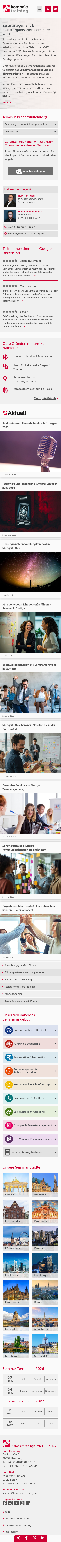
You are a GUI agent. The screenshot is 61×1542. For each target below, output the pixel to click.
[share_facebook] (26, 1538)
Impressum (11, 1531)
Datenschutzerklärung (17, 1525)
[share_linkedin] (43, 1538)
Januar (22, 1411)
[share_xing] (18, 1538)
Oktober (23, 1391)
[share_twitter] (35, 1538)
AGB (7, 1512)
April (23, 1423)
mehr (6, 102)
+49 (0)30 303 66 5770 (21, 1483)
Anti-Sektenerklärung (17, 1518)
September (50, 1379)
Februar (37, 1411)
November (36, 1391)
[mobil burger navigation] (39, 9)
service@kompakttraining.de (20, 1493)
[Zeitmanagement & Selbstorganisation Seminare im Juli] (48, 9)
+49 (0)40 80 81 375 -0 (21, 1462)
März (50, 1411)
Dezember (50, 1391)
